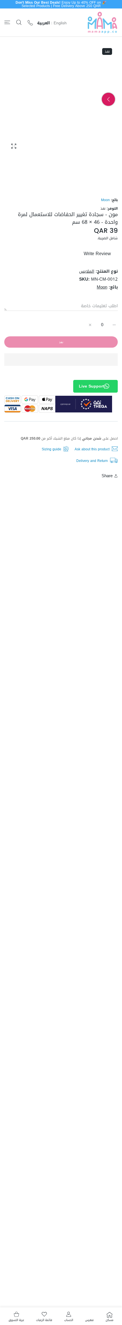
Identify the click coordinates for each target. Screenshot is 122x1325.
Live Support (91, 386)
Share (107, 475)
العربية (43, 23)
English (60, 23)
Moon (105, 200)
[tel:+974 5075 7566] (30, 22)
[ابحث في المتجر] (19, 22)
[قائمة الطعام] (7, 22)
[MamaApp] (102, 22)
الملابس (86, 271)
